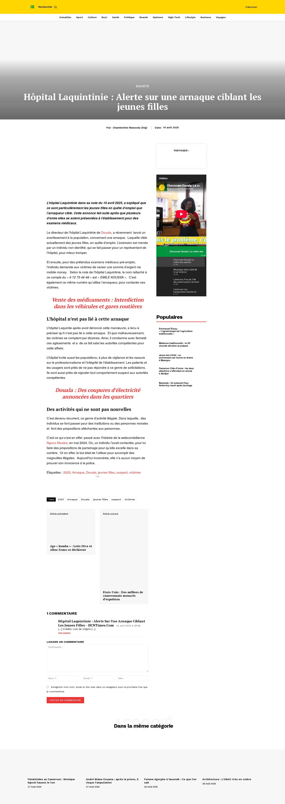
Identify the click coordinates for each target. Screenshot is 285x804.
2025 (67, 472)
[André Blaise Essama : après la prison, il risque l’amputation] (113, 756)
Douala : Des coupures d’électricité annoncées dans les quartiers (97, 393)
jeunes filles (106, 472)
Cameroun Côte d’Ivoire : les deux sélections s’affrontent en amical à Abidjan (176, 371)
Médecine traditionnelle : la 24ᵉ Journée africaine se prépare (174, 344)
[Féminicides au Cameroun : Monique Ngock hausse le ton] (55, 756)
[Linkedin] (196, 158)
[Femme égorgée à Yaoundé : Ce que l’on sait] (171, 756)
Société (142, 86)
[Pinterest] (181, 158)
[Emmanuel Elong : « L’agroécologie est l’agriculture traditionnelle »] (200, 331)
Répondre (64, 633)
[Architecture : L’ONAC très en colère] (229, 756)
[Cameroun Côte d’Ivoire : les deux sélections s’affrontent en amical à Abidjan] (200, 371)
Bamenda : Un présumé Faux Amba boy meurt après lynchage (175, 384)
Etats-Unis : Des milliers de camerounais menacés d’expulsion (123, 595)
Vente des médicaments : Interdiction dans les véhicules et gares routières (98, 303)
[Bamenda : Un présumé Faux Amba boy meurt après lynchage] (200, 384)
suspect (122, 472)
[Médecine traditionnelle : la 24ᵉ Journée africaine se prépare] (200, 344)
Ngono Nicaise (57, 442)
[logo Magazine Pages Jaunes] (143, 6)
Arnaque (78, 472)
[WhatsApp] (189, 158)
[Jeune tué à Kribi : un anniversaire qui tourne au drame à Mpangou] (200, 358)
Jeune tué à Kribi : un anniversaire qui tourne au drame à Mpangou (176, 357)
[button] (48, 7)
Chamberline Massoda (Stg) (130, 127)
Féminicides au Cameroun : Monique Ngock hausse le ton (51, 781)
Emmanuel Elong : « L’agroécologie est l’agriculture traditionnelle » (175, 331)
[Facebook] (166, 158)
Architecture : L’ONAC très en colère (226, 779)
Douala (106, 232)
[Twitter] (174, 158)
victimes (135, 472)
